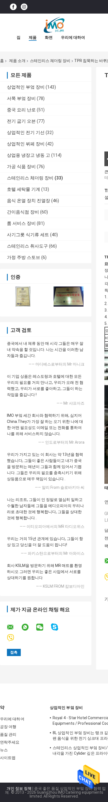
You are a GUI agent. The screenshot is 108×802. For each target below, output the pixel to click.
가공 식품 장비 (21, 166)
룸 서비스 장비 (21, 223)
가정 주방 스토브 (23, 257)
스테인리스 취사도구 (27, 246)
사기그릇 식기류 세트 (28, 234)
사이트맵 (8, 757)
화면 (49, 37)
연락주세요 (10, 742)
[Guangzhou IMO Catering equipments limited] (54, 24)
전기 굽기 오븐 (21, 121)
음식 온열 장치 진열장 (28, 200)
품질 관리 (8, 734)
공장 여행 (8, 726)
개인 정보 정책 (19, 788)
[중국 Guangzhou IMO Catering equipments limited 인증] (23, 296)
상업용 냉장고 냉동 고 (28, 155)
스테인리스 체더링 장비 (50, 60)
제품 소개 (17, 60)
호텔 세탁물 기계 (23, 189)
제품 (33, 37)
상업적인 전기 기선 (26, 132)
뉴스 (4, 750)
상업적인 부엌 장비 (26, 87)
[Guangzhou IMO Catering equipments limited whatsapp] (28, 627)
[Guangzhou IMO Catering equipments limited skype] (58, 627)
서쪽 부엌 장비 (21, 98)
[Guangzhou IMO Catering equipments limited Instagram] (24, 6)
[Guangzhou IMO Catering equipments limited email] (14, 627)
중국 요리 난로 (21, 109)
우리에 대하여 (73, 37)
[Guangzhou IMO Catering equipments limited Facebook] (13, 6)
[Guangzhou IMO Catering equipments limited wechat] (43, 627)
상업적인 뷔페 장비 (26, 143)
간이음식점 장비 (23, 212)
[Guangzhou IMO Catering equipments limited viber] (14, 638)
